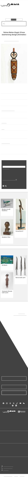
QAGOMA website (6, 437)
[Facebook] (3, 186)
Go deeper (22, 15)
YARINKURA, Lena (6, 294)
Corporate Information (15, 476)
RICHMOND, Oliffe (20, 234)
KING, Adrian (5, 267)
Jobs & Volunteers (8, 474)
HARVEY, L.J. (5, 240)
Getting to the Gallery (8, 464)
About (16, 437)
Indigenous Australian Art (8, 110)
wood (3, 129)
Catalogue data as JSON (8, 179)
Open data (4, 435)
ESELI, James (5, 212)
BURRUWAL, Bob (19, 280)
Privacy (16, 474)
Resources (19, 19)
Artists (13, 15)
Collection (10, 9)
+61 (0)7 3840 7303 (7, 467)
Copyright (22, 474)
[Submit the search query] (2, 23)
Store (3, 438)
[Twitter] (6, 186)
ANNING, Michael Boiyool (11, 40)
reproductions (21, 313)
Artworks (5, 15)
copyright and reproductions (18, 315)
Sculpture (4, 122)
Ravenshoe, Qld (5, 143)
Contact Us (5, 468)
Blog (16, 435)
